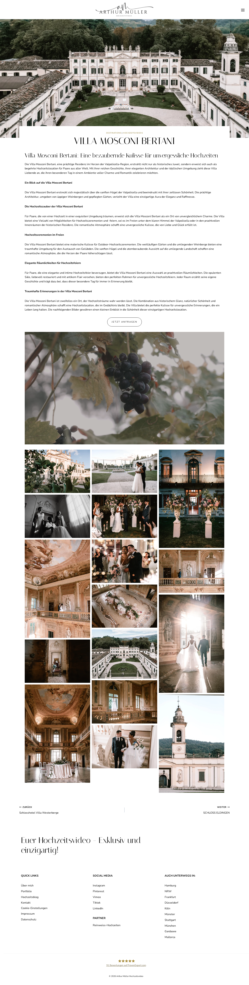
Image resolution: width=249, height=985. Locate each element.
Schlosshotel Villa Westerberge (39, 810)
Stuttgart (170, 920)
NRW (168, 891)
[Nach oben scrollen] (246, 693)
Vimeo (97, 897)
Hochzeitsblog (29, 897)
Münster (170, 914)
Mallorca (170, 937)
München (170, 926)
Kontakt (25, 903)
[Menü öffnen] (243, 9)
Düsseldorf (171, 903)
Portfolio (26, 891)
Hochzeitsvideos (133, 133)
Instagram (99, 885)
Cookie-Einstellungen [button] (34, 908)
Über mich (27, 885)
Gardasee (170, 931)
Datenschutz (28, 919)
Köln (167, 908)
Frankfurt (170, 897)
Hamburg (170, 885)
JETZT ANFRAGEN (124, 321)
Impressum (28, 914)
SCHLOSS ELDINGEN (216, 810)
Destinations (113, 133)
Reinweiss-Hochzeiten (106, 925)
